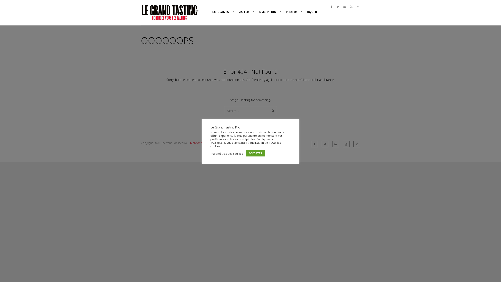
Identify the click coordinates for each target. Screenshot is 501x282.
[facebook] (331, 7)
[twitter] (338, 7)
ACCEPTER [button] (255, 153)
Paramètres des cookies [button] (227, 153)
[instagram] (358, 7)
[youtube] (351, 7)
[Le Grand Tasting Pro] (170, 18)
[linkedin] (344, 7)
